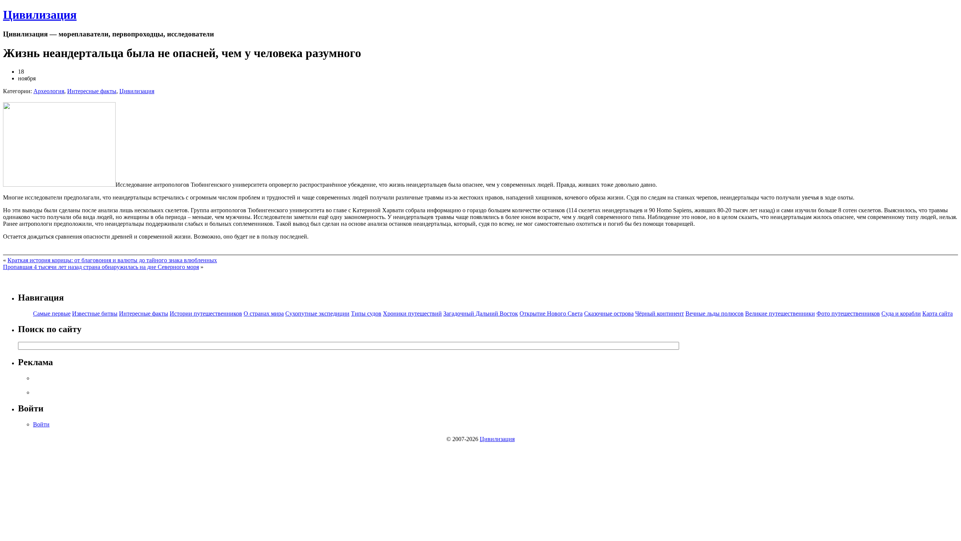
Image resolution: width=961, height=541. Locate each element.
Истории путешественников (206, 313)
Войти (41, 424)
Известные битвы (94, 313)
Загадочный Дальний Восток (480, 313)
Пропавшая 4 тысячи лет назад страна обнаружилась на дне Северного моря (101, 267)
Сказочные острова (609, 313)
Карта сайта (937, 313)
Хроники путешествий (412, 313)
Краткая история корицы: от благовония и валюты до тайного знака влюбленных (112, 260)
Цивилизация (40, 14)
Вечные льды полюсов (714, 313)
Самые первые (52, 313)
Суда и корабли (901, 313)
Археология (48, 91)
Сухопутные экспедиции (317, 313)
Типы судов (366, 313)
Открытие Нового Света (551, 313)
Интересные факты (91, 91)
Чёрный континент (659, 313)
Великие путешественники (780, 313)
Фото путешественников (848, 313)
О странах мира (264, 313)
